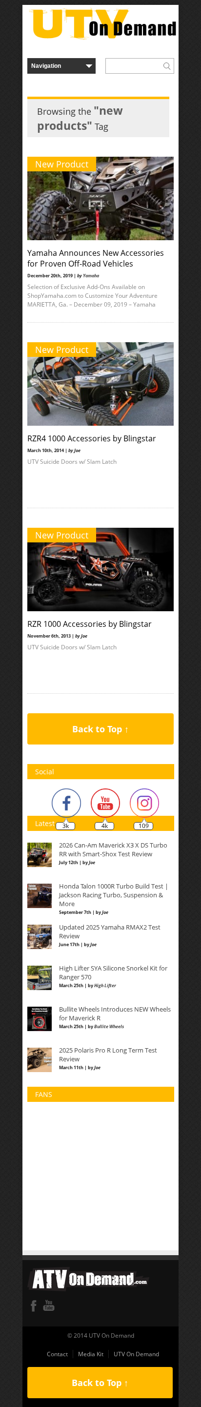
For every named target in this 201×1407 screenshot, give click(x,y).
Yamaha (91, 275)
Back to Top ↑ (100, 729)
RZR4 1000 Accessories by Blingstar (91, 438)
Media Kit (90, 1354)
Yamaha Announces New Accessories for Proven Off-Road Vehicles (95, 258)
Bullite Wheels (109, 1026)
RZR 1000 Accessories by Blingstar (89, 624)
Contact (57, 1354)
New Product (61, 164)
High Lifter (105, 985)
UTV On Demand (136, 1354)
